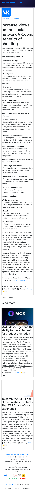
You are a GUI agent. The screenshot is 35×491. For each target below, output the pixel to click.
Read (5, 375)
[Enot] (26, 475)
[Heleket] (22, 478)
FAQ (27, 454)
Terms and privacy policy (15, 454)
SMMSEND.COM (8, 18)
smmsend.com (11, 484)
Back (4, 297)
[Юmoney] (8, 475)
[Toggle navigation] (3, 6)
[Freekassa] (17, 475)
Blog (17, 18)
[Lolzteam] (13, 478)
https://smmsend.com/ (21, 280)
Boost (29, 289)
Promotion (15, 372)
